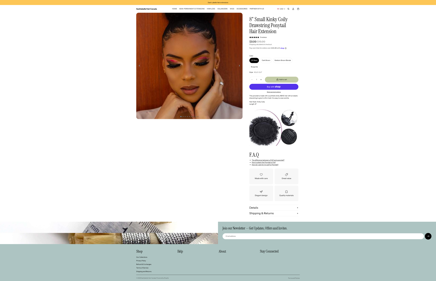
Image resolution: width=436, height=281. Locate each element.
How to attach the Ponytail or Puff (264, 162)
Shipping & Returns (261, 213)
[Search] (288, 8)
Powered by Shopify (162, 278)
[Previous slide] (138, 65)
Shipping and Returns (143, 271)
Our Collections (141, 257)
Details (253, 207)
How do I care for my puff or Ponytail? (265, 165)
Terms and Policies (294, 278)
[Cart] (298, 8)
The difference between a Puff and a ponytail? (268, 160)
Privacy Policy (141, 261)
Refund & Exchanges (143, 264)
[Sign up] (428, 236)
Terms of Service (142, 268)
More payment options (274, 92)
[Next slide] (240, 65)
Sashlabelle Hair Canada (148, 278)
